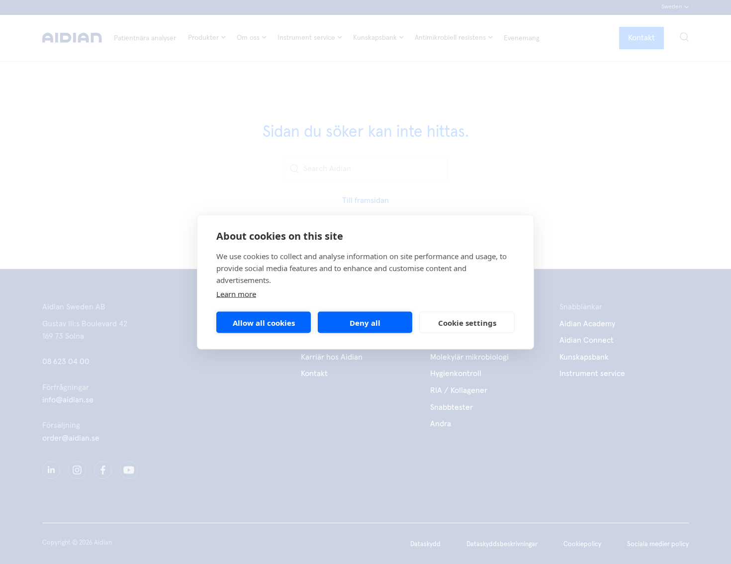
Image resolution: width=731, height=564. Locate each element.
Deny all (365, 322)
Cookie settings (467, 322)
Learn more (236, 294)
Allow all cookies (264, 322)
